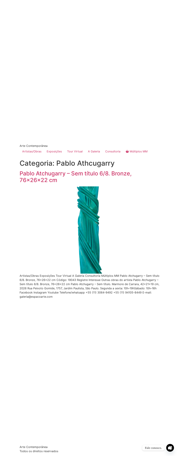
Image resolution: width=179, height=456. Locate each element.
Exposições (54, 151)
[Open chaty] (170, 448)
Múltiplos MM (138, 151)
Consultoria (112, 151)
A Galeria (94, 151)
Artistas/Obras (31, 151)
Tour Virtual (75, 151)
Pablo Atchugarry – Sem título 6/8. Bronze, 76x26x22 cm (76, 176)
